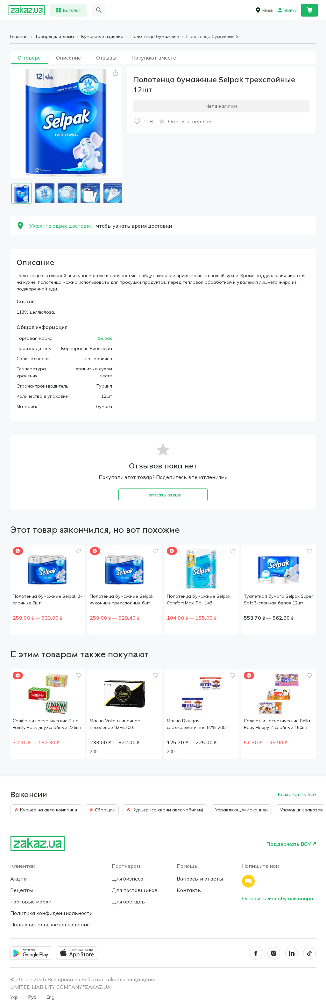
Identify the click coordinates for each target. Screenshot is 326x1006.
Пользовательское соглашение (50, 924)
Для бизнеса (127, 878)
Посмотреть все (295, 794)
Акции (18, 878)
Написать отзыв (163, 495)
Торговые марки (31, 901)
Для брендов (128, 901)
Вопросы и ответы (200, 878)
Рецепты (21, 890)
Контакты (189, 890)
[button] (115, 73)
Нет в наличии (221, 106)
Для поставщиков (135, 890)
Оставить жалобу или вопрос (279, 898)
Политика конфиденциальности (51, 913)
